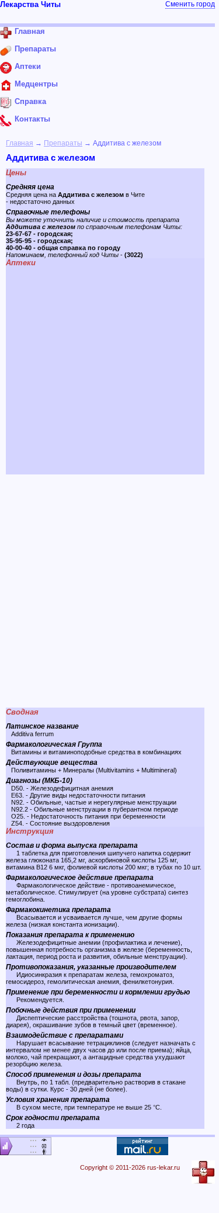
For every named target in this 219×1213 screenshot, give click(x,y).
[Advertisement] (109, 591)
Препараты (63, 143)
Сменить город (190, 4)
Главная (19, 143)
